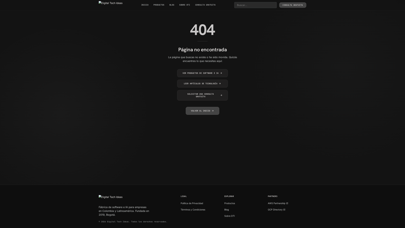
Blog (171, 5)
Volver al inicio (202, 110)
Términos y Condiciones (193, 209)
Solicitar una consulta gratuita (205, 95)
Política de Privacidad (192, 203)
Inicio (145, 5)
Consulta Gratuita (205, 5)
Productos (158, 5)
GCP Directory (276, 209)
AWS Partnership (278, 203)
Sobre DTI (184, 5)
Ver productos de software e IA (202, 73)
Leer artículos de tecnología (202, 83)
